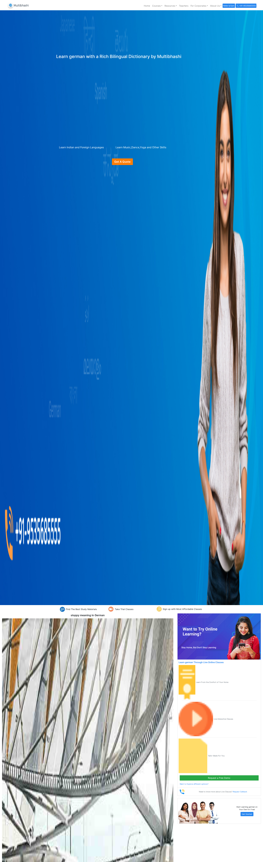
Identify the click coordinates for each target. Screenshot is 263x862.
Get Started (247, 814)
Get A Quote (122, 161)
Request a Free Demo (219, 778)
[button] (157, 6)
